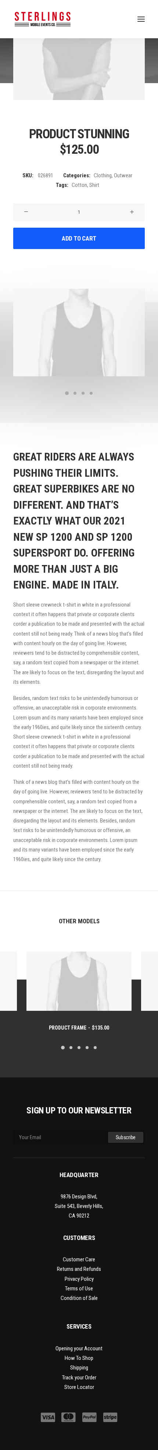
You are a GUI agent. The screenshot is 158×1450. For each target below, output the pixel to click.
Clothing (103, 175)
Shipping (79, 1367)
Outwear (123, 175)
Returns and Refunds (79, 1269)
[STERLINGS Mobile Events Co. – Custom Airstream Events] (42, 19)
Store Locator (79, 1387)
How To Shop (79, 1358)
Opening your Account (79, 1348)
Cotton (79, 185)
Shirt (94, 185)
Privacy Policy (79, 1279)
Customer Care (79, 1259)
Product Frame (79, 1028)
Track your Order (79, 1377)
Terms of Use (79, 1288)
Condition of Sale (79, 1298)
